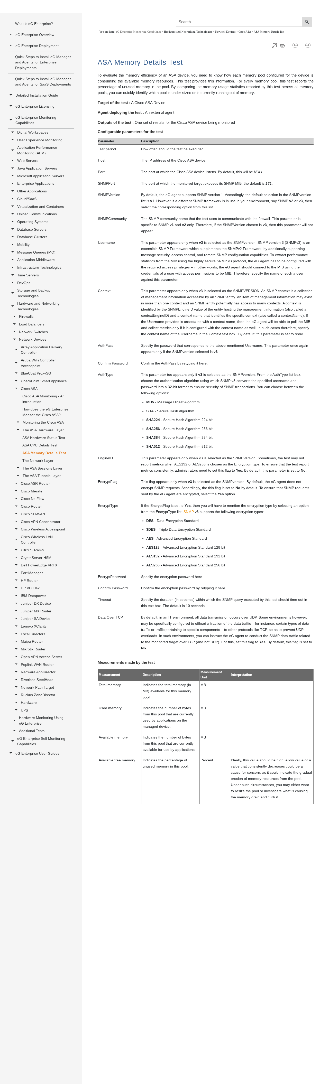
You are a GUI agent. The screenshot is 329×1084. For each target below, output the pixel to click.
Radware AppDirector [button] (38, 672)
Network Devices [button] (32, 339)
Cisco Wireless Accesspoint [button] (43, 529)
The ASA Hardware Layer (43, 430)
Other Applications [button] (32, 191)
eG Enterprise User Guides (37, 753)
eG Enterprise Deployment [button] (37, 46)
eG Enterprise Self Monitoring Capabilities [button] (41, 741)
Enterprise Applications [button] (35, 183)
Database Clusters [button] (32, 237)
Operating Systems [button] (32, 222)
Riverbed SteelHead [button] (37, 680)
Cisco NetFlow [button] (32, 499)
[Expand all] (275, 45)
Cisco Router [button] (31, 506)
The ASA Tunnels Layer (42, 476)
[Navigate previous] (297, 45)
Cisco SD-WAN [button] (33, 514)
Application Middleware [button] (36, 260)
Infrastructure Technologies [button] (39, 267)
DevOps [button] (23, 283)
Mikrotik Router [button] (33, 649)
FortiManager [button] (32, 573)
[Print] (285, 45)
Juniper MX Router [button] (36, 611)
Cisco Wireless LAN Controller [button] (37, 539)
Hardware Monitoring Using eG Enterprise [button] (41, 720)
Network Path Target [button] (37, 687)
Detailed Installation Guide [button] (36, 95)
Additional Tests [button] (31, 731)
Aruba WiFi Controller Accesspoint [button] (38, 363)
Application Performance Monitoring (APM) (37, 150)
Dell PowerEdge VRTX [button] (39, 565)
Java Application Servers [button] (37, 168)
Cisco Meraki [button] (31, 491)
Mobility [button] (23, 244)
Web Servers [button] (27, 160)
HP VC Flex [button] (30, 588)
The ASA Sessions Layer (42, 468)
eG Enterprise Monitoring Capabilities (35, 120)
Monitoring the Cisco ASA (43, 422)
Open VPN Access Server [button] (41, 657)
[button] (11, 120)
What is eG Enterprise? (34, 24)
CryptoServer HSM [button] (36, 558)
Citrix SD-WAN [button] (32, 550)
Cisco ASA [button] (29, 389)
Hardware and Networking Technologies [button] (38, 306)
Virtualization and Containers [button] (40, 206)
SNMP (189, 512)
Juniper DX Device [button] (36, 603)
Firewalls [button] (26, 316)
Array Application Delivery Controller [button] (41, 349)
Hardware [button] (29, 702)
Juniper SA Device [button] (35, 618)
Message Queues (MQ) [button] (36, 252)
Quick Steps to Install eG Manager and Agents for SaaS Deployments (43, 81)
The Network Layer (37, 461)
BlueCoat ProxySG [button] (36, 373)
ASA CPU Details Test (39, 445)
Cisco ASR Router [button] (35, 483)
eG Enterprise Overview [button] (34, 35)
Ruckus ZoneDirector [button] (38, 695)
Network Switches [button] (33, 332)
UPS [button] (24, 710)
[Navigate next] (308, 45)
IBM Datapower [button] (33, 596)
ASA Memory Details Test (44, 453)
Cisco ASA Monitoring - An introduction (43, 399)
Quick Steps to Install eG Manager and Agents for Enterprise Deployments (43, 62)
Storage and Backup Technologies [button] (33, 293)
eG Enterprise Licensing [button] (34, 106)
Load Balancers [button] (31, 324)
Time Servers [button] (28, 275)
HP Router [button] (29, 580)
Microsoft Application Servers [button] (40, 176)
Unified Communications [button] (37, 214)
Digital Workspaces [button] (32, 132)
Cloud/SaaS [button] (26, 199)
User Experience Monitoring (39, 140)
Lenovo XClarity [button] (34, 626)
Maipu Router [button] (32, 641)
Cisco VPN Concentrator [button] (40, 522)
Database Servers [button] (32, 229)
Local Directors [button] (33, 634)
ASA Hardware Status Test (43, 438)
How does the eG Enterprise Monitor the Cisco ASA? (45, 412)
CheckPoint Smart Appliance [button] (44, 381)
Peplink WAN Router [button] (37, 664)
